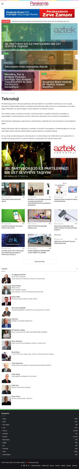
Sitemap (74, 465)
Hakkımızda (45, 465)
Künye (52, 465)
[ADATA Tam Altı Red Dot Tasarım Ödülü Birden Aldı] (57, 236)
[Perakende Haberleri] (39, 4)
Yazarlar (57, 465)
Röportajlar (6, 439)
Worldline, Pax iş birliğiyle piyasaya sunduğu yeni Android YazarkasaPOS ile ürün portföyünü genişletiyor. (18, 80)
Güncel (5, 430)
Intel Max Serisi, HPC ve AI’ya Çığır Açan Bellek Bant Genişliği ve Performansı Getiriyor (13, 252)
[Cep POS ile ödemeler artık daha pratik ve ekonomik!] (13, 215)
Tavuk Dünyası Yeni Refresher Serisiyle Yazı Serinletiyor (28, 278)
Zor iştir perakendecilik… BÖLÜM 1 (22, 398)
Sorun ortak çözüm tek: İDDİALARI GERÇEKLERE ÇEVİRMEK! (29, 332)
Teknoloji (5, 448)
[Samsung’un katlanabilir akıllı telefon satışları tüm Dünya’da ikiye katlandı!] (65, 215)
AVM (4, 421)
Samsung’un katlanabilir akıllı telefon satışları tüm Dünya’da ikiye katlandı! (65, 228)
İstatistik (5, 433)
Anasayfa (5, 93)
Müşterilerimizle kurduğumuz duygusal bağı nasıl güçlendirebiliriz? (31, 365)
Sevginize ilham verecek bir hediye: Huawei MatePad (56, 84)
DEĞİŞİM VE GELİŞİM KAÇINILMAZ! (22, 321)
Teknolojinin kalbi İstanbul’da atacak (26, 66)
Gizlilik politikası (36, 465)
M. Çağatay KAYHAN (11, 176)
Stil (4, 445)
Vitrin (4, 451)
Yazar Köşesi (6, 454)
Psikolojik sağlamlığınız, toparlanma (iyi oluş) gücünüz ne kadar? (31, 310)
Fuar (4, 427)
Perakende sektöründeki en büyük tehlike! (24, 299)
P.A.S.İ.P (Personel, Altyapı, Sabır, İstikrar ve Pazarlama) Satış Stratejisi (33, 354)
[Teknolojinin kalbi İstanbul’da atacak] (39, 60)
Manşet (6, 26)
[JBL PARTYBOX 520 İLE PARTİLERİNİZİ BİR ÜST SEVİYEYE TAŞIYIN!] (39, 36)
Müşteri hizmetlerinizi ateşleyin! (21, 387)
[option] (39, 57)
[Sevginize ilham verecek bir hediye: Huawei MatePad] (65, 189)
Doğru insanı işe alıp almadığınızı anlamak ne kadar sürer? (29, 343)
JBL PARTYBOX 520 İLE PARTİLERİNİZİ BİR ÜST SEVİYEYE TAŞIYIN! (32, 45)
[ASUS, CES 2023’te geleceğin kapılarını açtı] (39, 215)
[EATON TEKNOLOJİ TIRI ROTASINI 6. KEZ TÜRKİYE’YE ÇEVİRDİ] (39, 240)
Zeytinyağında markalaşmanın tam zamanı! (24, 376)
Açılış (4, 418)
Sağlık (4, 442)
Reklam (63, 465)
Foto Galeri (6, 424)
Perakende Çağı (33, 462)
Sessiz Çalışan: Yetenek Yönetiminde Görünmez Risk (27, 291)
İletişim (69, 465)
